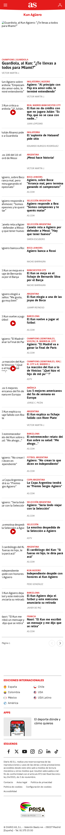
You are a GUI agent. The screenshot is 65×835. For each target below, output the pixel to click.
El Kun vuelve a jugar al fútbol (43, 320)
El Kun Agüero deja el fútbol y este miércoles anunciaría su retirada (42, 599)
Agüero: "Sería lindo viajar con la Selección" (44, 506)
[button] (32, 816)
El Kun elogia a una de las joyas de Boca (44, 298)
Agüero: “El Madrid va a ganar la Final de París (42, 345)
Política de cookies (13, 786)
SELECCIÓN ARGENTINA (39, 224)
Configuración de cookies (38, 786)
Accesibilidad (10, 791)
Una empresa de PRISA (33, 807)
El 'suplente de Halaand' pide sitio (43, 136)
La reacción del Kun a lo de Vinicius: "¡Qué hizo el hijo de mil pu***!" (43, 370)
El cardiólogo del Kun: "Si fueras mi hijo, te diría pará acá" (45, 553)
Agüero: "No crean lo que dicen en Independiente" (44, 462)
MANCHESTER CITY (36, 270)
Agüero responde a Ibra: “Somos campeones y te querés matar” (43, 207)
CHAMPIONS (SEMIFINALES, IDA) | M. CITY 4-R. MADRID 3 (44, 362)
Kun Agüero (32, 15)
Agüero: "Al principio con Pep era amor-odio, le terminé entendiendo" (43, 88)
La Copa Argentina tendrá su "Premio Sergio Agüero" (44, 484)
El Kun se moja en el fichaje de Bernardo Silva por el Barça (43, 276)
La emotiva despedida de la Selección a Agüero (43, 529)
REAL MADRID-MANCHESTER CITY (44, 105)
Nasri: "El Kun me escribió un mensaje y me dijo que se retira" (44, 623)
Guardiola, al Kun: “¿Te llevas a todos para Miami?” (29, 65)
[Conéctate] (60, 5)
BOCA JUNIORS (34, 247)
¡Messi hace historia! (40, 157)
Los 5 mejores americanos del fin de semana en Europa (44, 394)
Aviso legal (22, 782)
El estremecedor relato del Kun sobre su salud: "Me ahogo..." (45, 440)
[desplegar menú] (5, 5)
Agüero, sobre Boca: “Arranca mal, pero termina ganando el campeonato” (45, 183)
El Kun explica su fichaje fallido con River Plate (43, 416)
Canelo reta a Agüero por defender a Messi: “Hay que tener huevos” (44, 230)
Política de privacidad (41, 782)
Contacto (8, 782)
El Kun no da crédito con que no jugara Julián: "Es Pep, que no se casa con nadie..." (43, 113)
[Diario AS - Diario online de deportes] (32, 5)
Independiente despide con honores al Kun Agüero (44, 575)
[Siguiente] (60, 643)
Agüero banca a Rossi (41, 251)
